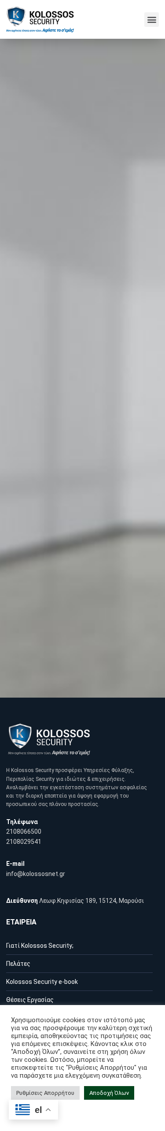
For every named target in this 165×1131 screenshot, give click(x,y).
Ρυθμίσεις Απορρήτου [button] (45, 1093)
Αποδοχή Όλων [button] (109, 1093)
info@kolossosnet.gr (35, 873)
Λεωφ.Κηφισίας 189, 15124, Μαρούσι (91, 900)
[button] (151, 19)
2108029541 (23, 841)
